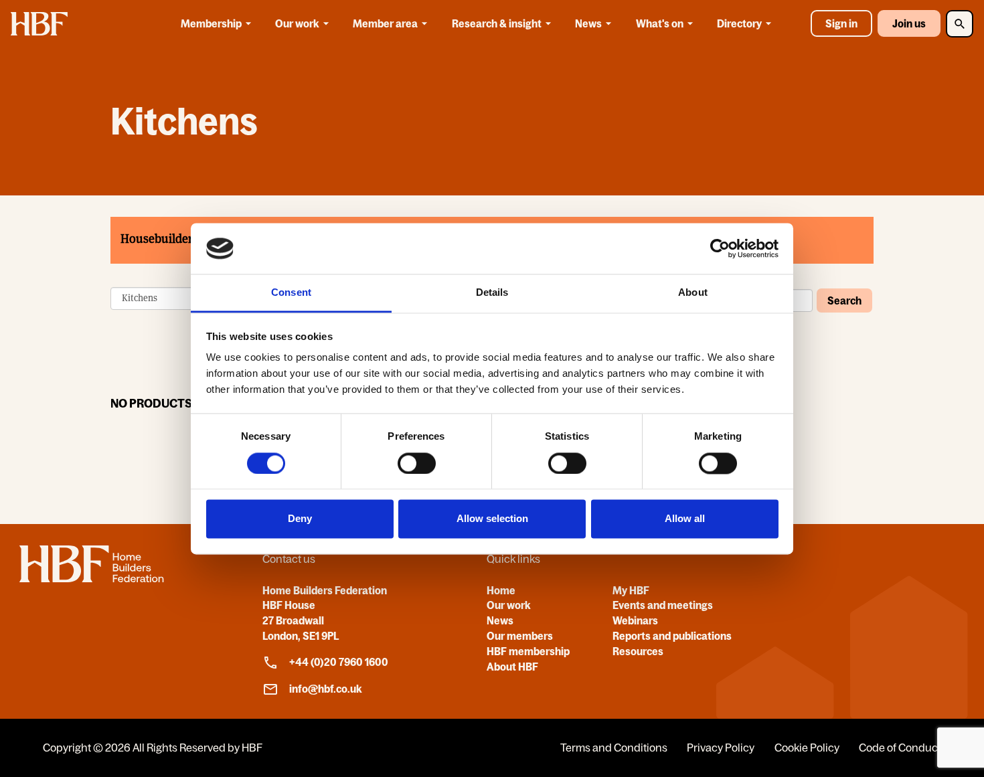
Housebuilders (159, 238)
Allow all (685, 519)
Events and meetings (662, 605)
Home (501, 590)
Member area (385, 23)
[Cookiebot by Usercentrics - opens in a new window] (719, 248)
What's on (659, 23)
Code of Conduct (900, 747)
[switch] (417, 463)
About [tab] (693, 292)
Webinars (635, 620)
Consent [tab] (291, 292)
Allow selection (492, 519)
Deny (300, 519)
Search (844, 300)
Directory (739, 23)
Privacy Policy (720, 747)
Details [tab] (492, 292)
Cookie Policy (806, 747)
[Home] (91, 578)
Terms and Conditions (613, 747)
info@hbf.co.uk (325, 688)
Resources (637, 651)
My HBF (630, 590)
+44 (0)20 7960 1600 (338, 662)
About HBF (512, 666)
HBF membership (528, 651)
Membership (211, 23)
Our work (297, 23)
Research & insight (497, 23)
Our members (520, 635)
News (588, 23)
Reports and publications (672, 635)
